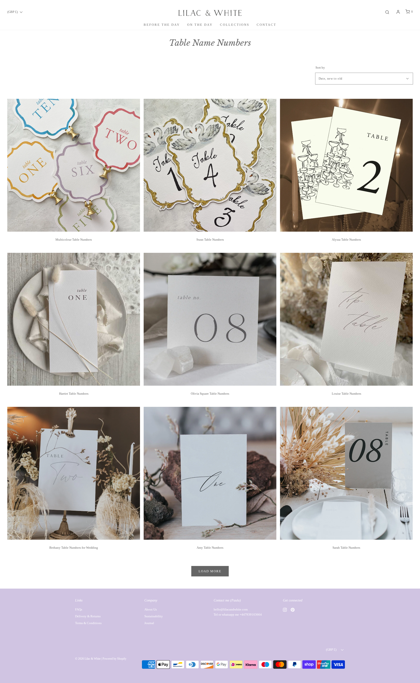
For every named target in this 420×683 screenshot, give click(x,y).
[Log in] (398, 12)
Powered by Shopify (114, 658)
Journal (149, 623)
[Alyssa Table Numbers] (346, 165)
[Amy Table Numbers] (210, 473)
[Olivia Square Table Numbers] (210, 319)
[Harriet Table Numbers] (73, 319)
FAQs (78, 609)
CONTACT (266, 25)
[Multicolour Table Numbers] (73, 165)
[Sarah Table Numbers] (346, 473)
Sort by (320, 67)
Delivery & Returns (88, 616)
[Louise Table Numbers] (346, 319)
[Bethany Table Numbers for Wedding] (73, 473)
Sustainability (153, 616)
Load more (210, 571)
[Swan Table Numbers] (210, 165)
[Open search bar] (387, 11)
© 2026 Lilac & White (88, 658)
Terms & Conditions (88, 623)
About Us (150, 609)
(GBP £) (12, 12)
